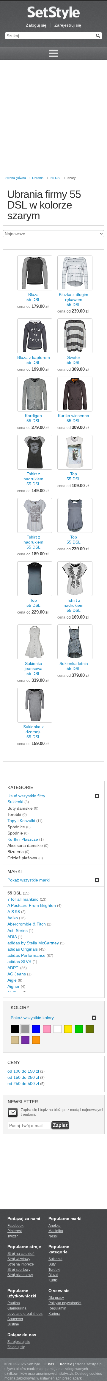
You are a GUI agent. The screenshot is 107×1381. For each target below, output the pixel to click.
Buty (52, 1264)
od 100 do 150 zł (23, 1071)
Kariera (54, 1314)
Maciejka (55, 1231)
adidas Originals (22, 949)
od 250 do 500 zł (23, 1083)
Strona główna (15, 178)
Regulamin (57, 1308)
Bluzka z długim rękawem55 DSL (73, 299)
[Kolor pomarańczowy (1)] (36, 1040)
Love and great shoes (25, 1314)
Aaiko (12, 917)
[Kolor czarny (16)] (15, 1029)
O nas (49, 1364)
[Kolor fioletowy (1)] (25, 1040)
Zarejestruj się (67, 25)
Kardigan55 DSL (33, 418)
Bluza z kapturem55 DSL (33, 360)
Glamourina (16, 1308)
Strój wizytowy (18, 1259)
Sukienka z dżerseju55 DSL (33, 731)
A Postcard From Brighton (31, 905)
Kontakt (66, 1364)
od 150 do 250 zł (23, 1077)
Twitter (12, 1236)
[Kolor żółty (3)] (68, 1029)
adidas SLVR (19, 961)
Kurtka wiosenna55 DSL (73, 418)
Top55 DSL (74, 476)
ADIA (12, 936)
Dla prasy (56, 1298)
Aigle (12, 980)
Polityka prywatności (64, 1303)
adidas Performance (26, 955)
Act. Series (17, 930)
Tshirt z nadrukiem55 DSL (33, 478)
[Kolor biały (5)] (58, 1029)
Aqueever (15, 1319)
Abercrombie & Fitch (26, 924)
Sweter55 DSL (74, 360)
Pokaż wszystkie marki (28, 880)
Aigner (13, 986)
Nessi (53, 1236)
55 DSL (56, 178)
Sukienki (15, 801)
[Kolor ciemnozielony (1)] (90, 1029)
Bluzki (53, 1275)
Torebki (54, 1270)
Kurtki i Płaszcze (22, 839)
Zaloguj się (36, 25)
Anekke (54, 1226)
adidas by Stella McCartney (33, 943)
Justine (13, 1324)
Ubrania (37, 178)
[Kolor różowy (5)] (47, 1029)
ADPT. (13, 967)
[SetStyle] (53, 12)
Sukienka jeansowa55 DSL (34, 668)
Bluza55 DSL (33, 297)
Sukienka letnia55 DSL (73, 666)
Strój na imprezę (20, 1264)
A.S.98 (13, 911)
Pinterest (14, 1231)
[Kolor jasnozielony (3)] (79, 1029)
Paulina (13, 1303)
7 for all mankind (23, 899)
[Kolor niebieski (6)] (36, 1029)
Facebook (15, 1226)
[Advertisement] (53, 119)
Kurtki (53, 1280)
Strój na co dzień (20, 1254)
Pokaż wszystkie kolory (32, 1017)
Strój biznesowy (20, 1275)
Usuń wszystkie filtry (26, 795)
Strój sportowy (18, 1270)
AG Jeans (16, 974)
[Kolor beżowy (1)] (15, 1040)
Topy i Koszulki (21, 820)
